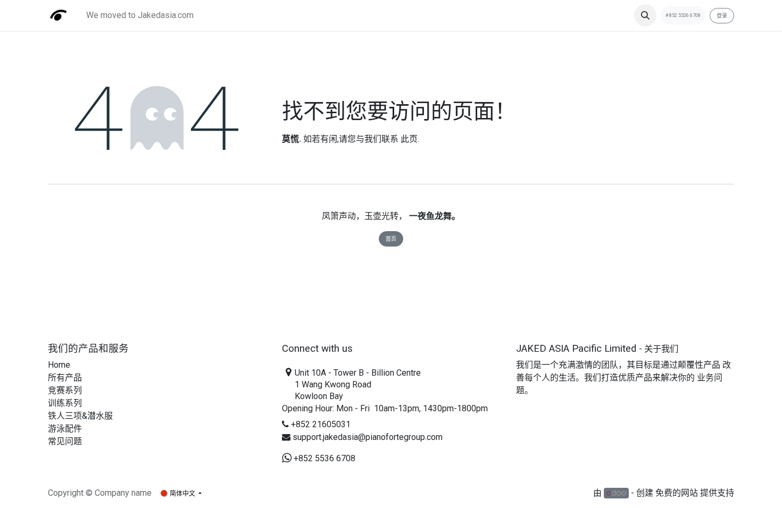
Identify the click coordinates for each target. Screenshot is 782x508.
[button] (645, 15)
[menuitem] (140, 15)
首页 (391, 239)
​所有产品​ (65, 377)
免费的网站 (676, 493)
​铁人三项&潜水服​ (80, 416)
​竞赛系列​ (65, 390)
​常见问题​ (65, 441)
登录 (722, 16)
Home (59, 365)
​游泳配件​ (65, 429)
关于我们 (661, 349)
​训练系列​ (65, 403)
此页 (409, 139)
